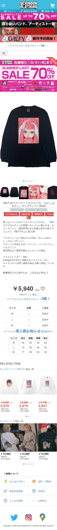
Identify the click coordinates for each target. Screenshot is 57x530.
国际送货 (26, 214)
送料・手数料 (44, 481)
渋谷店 (41, 491)
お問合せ (42, 500)
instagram (28, 517)
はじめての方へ (17, 481)
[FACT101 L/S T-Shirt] (9, 385)
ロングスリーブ (17, 209)
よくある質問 (16, 500)
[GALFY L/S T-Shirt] (9, 437)
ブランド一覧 (31, 209)
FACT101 (43, 209)
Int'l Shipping (11, 214)
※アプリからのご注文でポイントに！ (28, 45)
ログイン (11, 11)
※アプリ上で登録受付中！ (28, 331)
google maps (43, 517)
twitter (14, 517)
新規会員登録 (30, 11)
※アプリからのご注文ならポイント (29, 298)
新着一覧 (49, 11)
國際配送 (38, 214)
